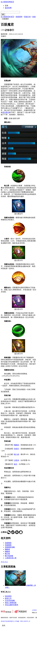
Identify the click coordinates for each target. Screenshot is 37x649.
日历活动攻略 (10, 600)
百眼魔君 (8, 543)
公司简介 (34, 610)
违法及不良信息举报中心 (7, 621)
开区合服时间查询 (11, 605)
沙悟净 (16, 460)
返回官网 (8, 8)
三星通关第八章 (10, 558)
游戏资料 (19, 17)
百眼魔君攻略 (10, 547)
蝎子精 (7, 553)
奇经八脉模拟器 (10, 602)
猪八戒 (16, 454)
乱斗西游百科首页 (7, 17)
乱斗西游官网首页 (7, 2)
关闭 (3, 625)
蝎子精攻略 (9, 556)
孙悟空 (16, 449)
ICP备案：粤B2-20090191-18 (22, 621)
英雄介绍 (27, 17)
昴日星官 (5, 112)
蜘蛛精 (16, 445)
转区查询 (8, 596)
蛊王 (15, 464)
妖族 (34, 17)
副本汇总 (8, 598)
